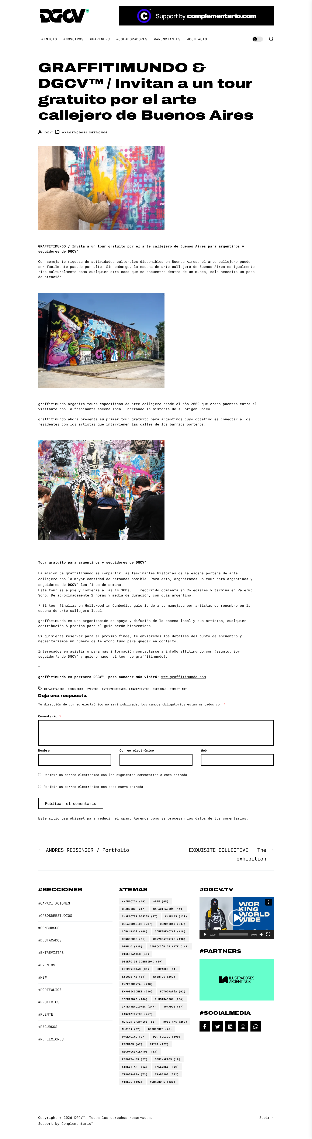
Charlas (176, 916)
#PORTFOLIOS (50, 989)
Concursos (135, 931)
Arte (161, 901)
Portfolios (166, 1036)
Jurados (173, 1006)
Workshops (162, 1081)
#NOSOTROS (73, 39)
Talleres (167, 1066)
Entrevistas (135, 969)
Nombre (44, 750)
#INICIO (49, 39)
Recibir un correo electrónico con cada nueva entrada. (94, 786)
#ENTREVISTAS (51, 952)
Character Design (140, 916)
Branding (134, 908)
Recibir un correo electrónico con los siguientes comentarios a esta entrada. (116, 775)
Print (159, 1044)
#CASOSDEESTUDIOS (55, 915)
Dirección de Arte (169, 946)
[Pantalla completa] (268, 934)
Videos (132, 1081)
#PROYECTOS (48, 1002)
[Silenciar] (261, 934)
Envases (167, 969)
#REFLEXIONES (51, 1039)
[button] (236, 917)
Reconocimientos (140, 1051)
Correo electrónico (136, 750)
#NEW (42, 977)
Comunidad (75, 689)
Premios (132, 1044)
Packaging (134, 1036)
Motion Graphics (139, 1021)
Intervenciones (114, 689)
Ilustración (169, 999)
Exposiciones (137, 991)
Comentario (49, 716)
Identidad (135, 999)
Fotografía (173, 991)
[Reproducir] (205, 934)
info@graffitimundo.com (189, 651)
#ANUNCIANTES (167, 39)
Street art (178, 689)
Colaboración (137, 924)
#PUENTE (45, 1014)
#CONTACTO (197, 39)
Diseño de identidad (142, 961)
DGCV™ (49, 132)
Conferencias (170, 931)
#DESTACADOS (98, 132)
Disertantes (135, 953)
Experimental (137, 984)
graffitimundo (52, 620)
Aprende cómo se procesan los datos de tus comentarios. (191, 818)
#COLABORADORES (132, 39)
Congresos (134, 939)
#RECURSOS (47, 1026)
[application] (237, 918)
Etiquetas (134, 976)
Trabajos (167, 1074)
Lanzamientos (139, 689)
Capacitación (54, 689)
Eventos (92, 689)
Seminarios (167, 1059)
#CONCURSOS (48, 928)
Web (204, 750)
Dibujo (132, 946)
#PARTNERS (100, 39)
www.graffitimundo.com (183, 676)
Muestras (159, 689)
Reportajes (135, 1059)
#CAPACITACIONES (74, 132)
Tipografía (135, 1074)
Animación (134, 901)
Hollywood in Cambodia (107, 605)
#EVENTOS (46, 965)
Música (131, 1029)
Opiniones (160, 1029)
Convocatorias (169, 939)
